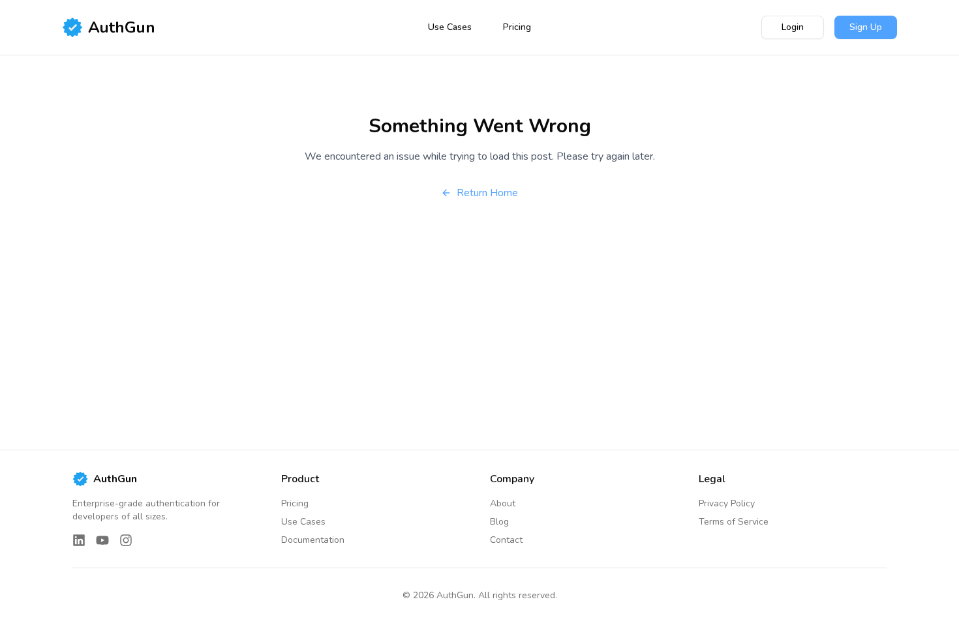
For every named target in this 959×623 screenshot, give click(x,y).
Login (793, 27)
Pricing (517, 27)
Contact (506, 540)
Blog (499, 521)
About (502, 503)
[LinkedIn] (78, 540)
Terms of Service (734, 521)
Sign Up (865, 27)
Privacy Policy (727, 503)
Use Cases (450, 27)
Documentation (312, 540)
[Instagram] (125, 540)
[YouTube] (102, 540)
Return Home (487, 193)
